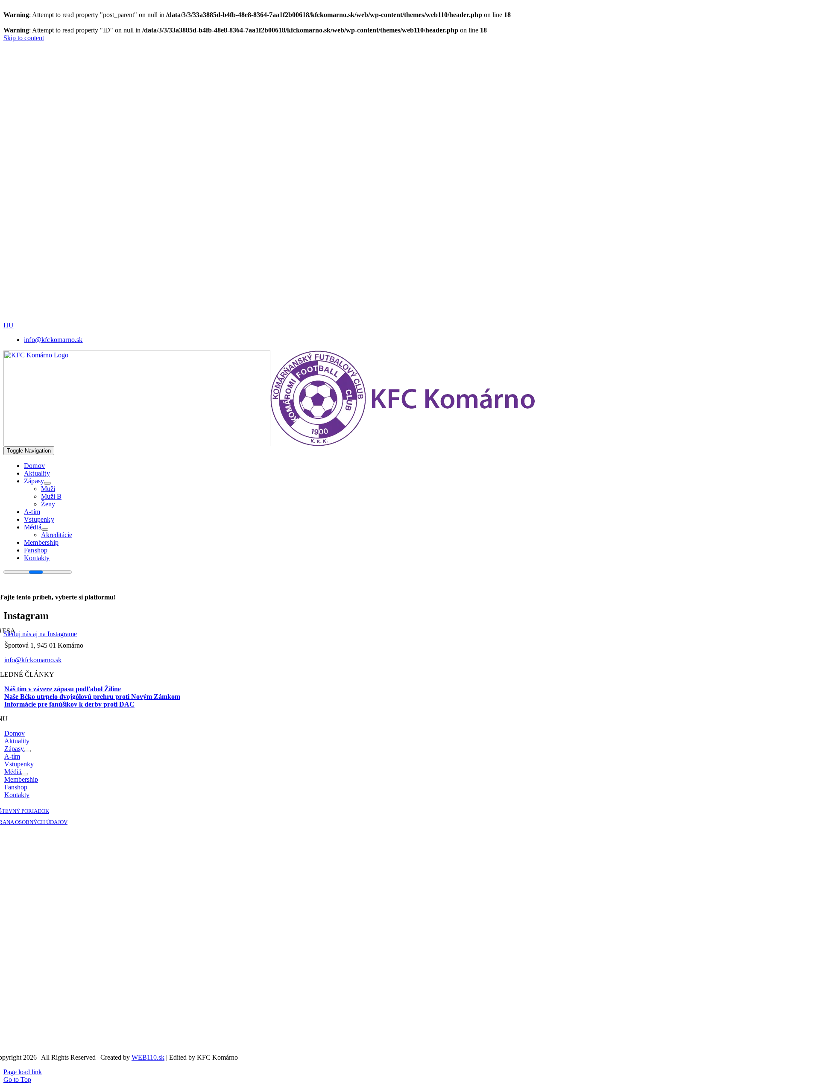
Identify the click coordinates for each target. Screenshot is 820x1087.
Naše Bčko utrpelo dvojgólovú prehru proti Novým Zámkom (92, 696)
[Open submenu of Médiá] (44, 529)
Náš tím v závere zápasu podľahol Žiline (62, 689)
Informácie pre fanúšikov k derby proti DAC (69, 704)
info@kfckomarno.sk (33, 659)
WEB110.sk (148, 1057)
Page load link (22, 1071)
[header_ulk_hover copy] (296, 148)
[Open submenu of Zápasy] (47, 483)
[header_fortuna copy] (293, 88)
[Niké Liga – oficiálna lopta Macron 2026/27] (353, 319)
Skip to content (23, 37)
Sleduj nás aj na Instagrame (40, 633)
